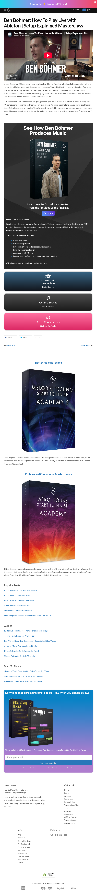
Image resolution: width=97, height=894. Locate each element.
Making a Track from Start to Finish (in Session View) (26, 671)
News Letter (22, 853)
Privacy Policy (69, 802)
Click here (10, 263)
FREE (56, 692)
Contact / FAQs (23, 856)
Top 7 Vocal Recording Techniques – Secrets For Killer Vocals (30, 641)
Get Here (48, 213)
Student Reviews (24, 841)
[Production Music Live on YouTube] (65, 835)
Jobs (66, 808)
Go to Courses (48, 283)
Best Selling (22, 850)
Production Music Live (55, 883)
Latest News (10, 785)
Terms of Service (70, 820)
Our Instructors (24, 847)
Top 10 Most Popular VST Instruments (20, 590)
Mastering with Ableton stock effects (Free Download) (27, 615)
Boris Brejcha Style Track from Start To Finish (23, 676)
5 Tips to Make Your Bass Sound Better (21, 646)
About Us (21, 838)
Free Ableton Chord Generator (17, 605)
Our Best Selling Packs (76, 750)
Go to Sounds (48, 304)
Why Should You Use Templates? (18, 610)
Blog (19, 835)
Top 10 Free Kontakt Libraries (17, 595)
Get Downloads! (48, 762)
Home (66, 790)
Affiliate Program (70, 817)
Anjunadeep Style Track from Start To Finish (23, 681)
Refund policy (69, 823)
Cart (77, 10)
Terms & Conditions (71, 805)
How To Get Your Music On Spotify (19, 600)
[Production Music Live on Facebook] (56, 835)
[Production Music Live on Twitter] (51, 835)
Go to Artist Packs (48, 323)
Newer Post (85, 345)
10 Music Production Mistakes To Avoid (21, 651)
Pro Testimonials (24, 844)
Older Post (11, 345)
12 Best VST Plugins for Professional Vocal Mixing (25, 630)
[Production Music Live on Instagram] (60, 835)
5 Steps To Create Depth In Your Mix (19, 656)
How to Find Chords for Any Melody (19, 636)
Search (66, 793)
